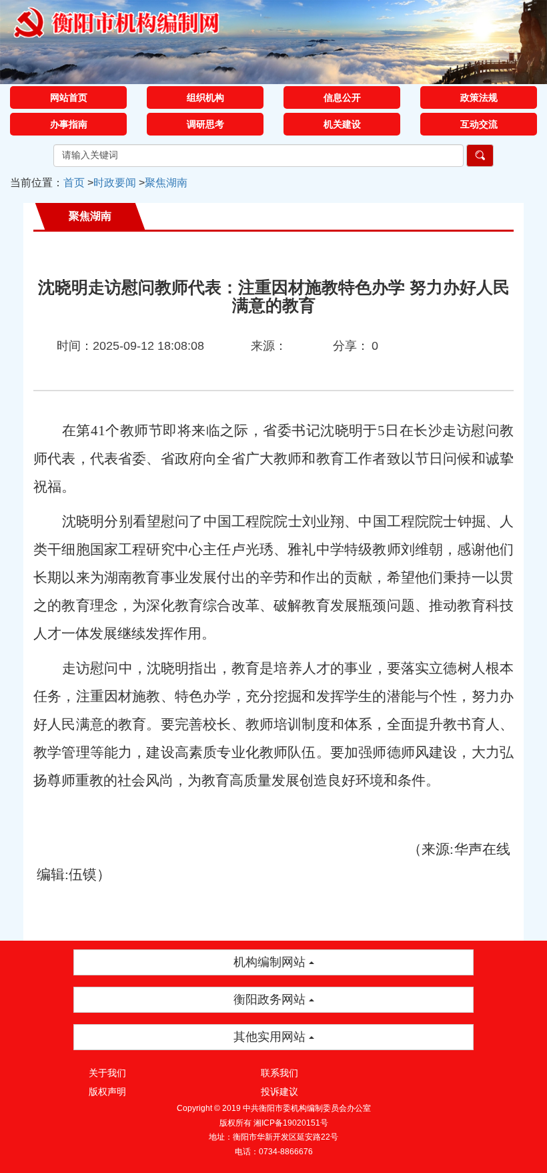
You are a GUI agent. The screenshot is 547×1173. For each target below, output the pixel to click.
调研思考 (205, 124)
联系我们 (279, 1073)
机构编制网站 (271, 962)
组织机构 (205, 97)
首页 (74, 182)
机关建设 (342, 124)
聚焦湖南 (166, 182)
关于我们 (107, 1073)
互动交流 (479, 124)
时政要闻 (114, 182)
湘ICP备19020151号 (290, 1123)
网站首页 (68, 97)
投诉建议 (279, 1091)
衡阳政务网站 (271, 999)
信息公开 (342, 97)
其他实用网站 (271, 1036)
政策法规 (479, 97)
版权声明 (107, 1091)
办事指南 (68, 124)
